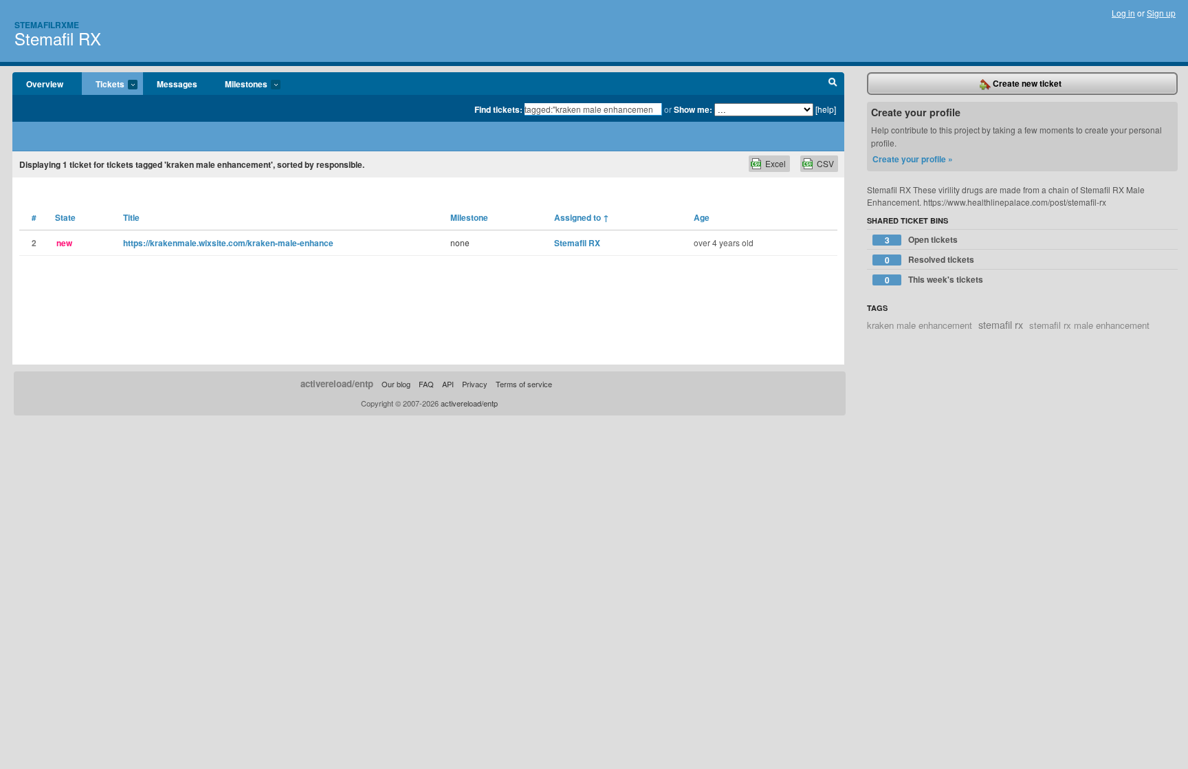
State (65, 217)
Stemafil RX (57, 38)
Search (833, 84)
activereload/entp (336, 383)
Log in (1123, 13)
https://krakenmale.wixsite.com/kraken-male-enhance (228, 243)
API (448, 383)
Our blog (396, 383)
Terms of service (524, 383)
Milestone (469, 217)
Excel (775, 163)
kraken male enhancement (919, 325)
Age (702, 217)
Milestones (239, 84)
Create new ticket (1026, 83)
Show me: (693, 109)
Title (131, 217)
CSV (825, 163)
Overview (44, 84)
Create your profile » (912, 159)
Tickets (103, 84)
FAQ (426, 383)
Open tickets (921, 239)
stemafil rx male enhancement (1089, 325)
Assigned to (581, 217)
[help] (825, 109)
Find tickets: (498, 109)
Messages (177, 84)
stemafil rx (1000, 324)
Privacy (474, 383)
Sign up (1161, 13)
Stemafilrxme (46, 25)
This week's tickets (934, 279)
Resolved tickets (930, 259)
